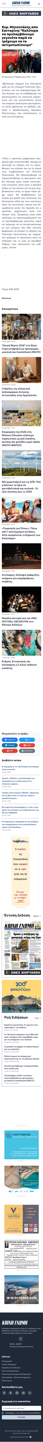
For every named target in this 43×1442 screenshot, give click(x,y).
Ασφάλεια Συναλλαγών (11, 1368)
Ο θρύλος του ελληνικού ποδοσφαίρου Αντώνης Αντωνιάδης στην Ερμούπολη (19, 392)
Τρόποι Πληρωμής (9, 1364)
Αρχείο (36, 916)
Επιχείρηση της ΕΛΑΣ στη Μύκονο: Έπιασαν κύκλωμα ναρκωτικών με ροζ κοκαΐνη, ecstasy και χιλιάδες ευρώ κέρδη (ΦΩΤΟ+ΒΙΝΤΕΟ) (21, 438)
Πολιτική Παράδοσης (10, 1371)
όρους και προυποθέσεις (30, 1413)
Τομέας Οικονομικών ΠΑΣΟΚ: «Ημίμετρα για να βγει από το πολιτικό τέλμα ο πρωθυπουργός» (20, 795)
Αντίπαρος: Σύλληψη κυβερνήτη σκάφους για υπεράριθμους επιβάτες (20, 578)
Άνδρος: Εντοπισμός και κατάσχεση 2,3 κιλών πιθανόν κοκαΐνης (19, 665)
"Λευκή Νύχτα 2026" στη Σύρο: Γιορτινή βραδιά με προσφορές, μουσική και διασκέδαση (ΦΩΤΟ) (21, 349)
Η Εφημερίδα (7, 1361)
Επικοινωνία (7, 1380)
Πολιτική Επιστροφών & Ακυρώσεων (16, 1374)
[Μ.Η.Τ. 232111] (21, 1339)
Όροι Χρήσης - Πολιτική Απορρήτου (16, 1377)
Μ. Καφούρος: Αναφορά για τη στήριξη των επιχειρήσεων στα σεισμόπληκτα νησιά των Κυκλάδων (20, 824)
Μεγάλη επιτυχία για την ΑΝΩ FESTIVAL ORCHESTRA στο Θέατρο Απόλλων (19, 621)
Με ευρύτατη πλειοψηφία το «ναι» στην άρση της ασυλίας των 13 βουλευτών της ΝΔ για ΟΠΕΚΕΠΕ (20, 810)
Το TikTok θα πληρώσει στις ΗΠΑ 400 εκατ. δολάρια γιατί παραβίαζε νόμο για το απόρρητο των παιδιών (21, 1037)
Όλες (37, 1018)
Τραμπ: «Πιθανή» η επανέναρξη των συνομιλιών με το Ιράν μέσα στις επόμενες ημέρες (18, 781)
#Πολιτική (6, 298)
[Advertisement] (21, 137)
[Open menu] (4, 4)
